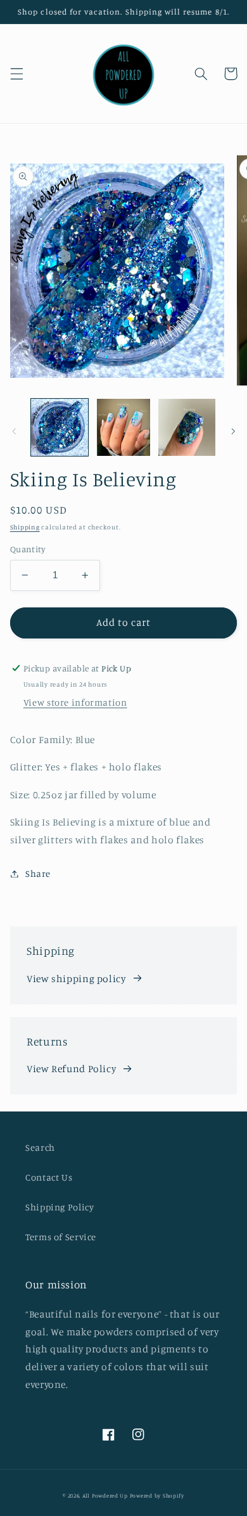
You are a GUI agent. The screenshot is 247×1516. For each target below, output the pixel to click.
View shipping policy (76, 979)
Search (40, 1147)
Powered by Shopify (157, 1495)
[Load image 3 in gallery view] (186, 427)
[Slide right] (233, 431)
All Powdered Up (105, 1495)
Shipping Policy (59, 1207)
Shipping (25, 527)
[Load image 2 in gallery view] (123, 427)
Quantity (27, 549)
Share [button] (38, 873)
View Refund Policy (71, 1069)
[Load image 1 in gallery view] (59, 427)
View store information (75, 702)
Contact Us (48, 1177)
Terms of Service (60, 1236)
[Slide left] (14, 431)
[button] (16, 73)
